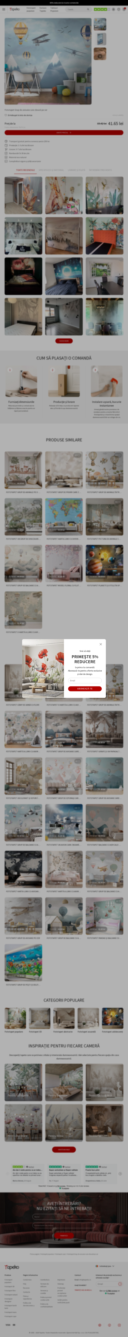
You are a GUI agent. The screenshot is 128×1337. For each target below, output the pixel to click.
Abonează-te (84, 689)
